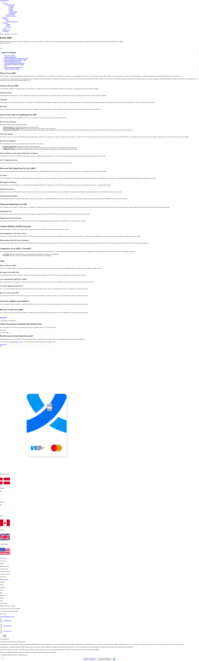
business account (15, 342)
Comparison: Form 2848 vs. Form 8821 (14, 64)
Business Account (10, 4)
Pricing (5, 17)
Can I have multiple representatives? (13, 67)
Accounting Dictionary (11, 21)
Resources (5, 18)
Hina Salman (3, 317)
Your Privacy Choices (104, 659)
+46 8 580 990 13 (7, 625)
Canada (11, 10)
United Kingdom (13, 11)
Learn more (3, 330)
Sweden (11, 7)
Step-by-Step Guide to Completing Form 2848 (16, 58)
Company (5, 23)
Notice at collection (90, 659)
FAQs (5, 66)
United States (12, 13)
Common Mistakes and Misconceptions (14, 63)
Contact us (8, 27)
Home (1, 34)
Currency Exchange (11, 16)
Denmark (11, 6)
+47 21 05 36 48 (7, 631)
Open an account (4, 579)
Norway (11, 9)
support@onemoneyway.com (7, 616)
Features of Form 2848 (10, 57)
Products (5, 3)
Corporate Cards (10, 14)
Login (4, 28)
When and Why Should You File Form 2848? (15, 60)
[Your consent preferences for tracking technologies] (2, 658)
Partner (8, 25)
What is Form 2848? (9, 55)
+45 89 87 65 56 (7, 620)
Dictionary (7, 34)
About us (8, 24)
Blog (7, 20)
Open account (6, 30)
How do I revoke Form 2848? (11, 69)
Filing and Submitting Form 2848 (12, 61)
